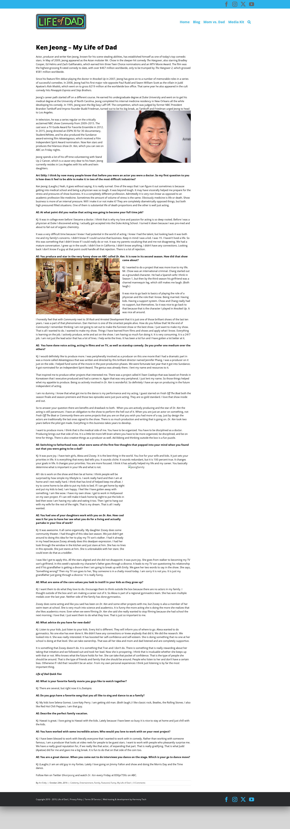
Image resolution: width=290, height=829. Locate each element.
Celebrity (74, 782)
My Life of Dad (124, 782)
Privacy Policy (76, 799)
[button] (249, 22)
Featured (105, 782)
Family (97, 782)
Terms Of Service (93, 799)
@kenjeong (68, 775)
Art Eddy (43, 782)
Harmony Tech (139, 799)
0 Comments (139, 782)
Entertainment (86, 782)
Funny (113, 782)
